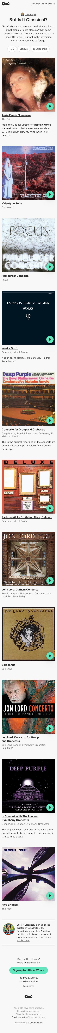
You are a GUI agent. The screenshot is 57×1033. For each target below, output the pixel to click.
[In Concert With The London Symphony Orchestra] (28, 786)
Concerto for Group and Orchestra (23, 429)
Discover (35, 3)
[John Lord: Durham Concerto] (28, 559)
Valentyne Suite (12, 203)
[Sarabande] (28, 634)
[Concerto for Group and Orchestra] (28, 399)
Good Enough (36, 1022)
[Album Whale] (6, 3)
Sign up (51, 3)
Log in (44, 3)
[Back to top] (28, 997)
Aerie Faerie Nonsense (16, 115)
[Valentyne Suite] (28, 173)
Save (25, 48)
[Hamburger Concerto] (28, 245)
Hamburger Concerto (15, 275)
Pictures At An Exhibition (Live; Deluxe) (27, 517)
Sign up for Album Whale (28, 970)
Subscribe (41, 48)
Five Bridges (10, 904)
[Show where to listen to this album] (50, 106)
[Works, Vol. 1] (28, 318)
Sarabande (8, 664)
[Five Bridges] (28, 874)
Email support (18, 1017)
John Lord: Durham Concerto (20, 589)
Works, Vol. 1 (10, 348)
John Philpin (30, 14)
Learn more (28, 986)
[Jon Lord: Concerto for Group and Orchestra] (28, 707)
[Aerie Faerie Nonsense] (28, 85)
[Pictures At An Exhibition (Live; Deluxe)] (28, 487)
